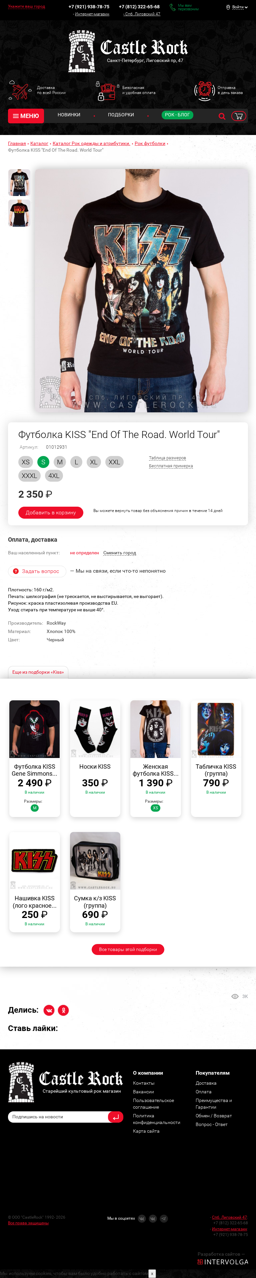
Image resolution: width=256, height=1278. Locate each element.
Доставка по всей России (51, 90)
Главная (17, 143)
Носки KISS (95, 766)
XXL (114, 462)
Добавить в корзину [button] (51, 512)
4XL (54, 476)
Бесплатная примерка (171, 465)
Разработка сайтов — (221, 1254)
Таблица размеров (167, 457)
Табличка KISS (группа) (216, 770)
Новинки (69, 114)
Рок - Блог (177, 114)
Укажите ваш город (26, 6)
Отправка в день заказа (230, 90)
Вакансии (143, 1091)
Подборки (121, 114)
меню (29, 115)
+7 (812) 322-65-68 (139, 6)
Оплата (204, 1091)
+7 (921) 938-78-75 (89, 6)
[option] (141, 290)
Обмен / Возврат (214, 1115)
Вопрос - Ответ (212, 1124)
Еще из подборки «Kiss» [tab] (38, 672)
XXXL (29, 476)
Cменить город (119, 552)
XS (26, 462)
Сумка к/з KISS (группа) (95, 902)
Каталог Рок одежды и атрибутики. (91, 143)
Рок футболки (150, 143)
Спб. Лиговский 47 (142, 14)
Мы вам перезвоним (188, 7)
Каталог (39, 143)
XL (94, 462)
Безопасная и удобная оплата (138, 90)
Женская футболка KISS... (156, 770)
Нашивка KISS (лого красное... (35, 902)
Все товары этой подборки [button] (128, 949)
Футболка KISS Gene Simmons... (34, 770)
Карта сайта (146, 1131)
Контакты (144, 1083)
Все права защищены (28, 1223)
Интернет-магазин (92, 14)
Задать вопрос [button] (40, 571)
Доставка (206, 1083)
